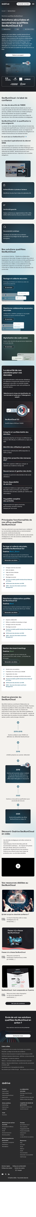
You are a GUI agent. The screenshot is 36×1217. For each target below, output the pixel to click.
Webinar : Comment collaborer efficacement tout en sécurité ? (17, 1060)
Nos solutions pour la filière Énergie (10, 1069)
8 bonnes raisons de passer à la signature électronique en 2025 (17, 1054)
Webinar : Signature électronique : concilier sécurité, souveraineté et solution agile (18, 1064)
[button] (18, 866)
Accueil (3, 11)
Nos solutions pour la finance (27, 1069)
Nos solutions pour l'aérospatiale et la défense (13, 1067)
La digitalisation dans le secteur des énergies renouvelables (16, 1049)
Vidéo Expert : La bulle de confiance (10, 1058)
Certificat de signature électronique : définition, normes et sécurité (18, 1056)
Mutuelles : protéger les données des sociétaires (13, 1051)
